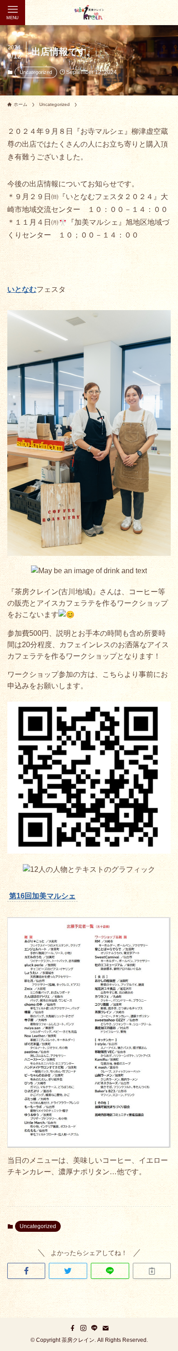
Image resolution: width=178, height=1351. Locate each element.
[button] (26, 1271)
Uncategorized (36, 72)
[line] (94, 1328)
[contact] (105, 1328)
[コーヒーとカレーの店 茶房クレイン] (89, 12)
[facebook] (72, 1328)
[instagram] (83, 1328)
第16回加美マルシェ (42, 896)
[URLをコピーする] (152, 1271)
